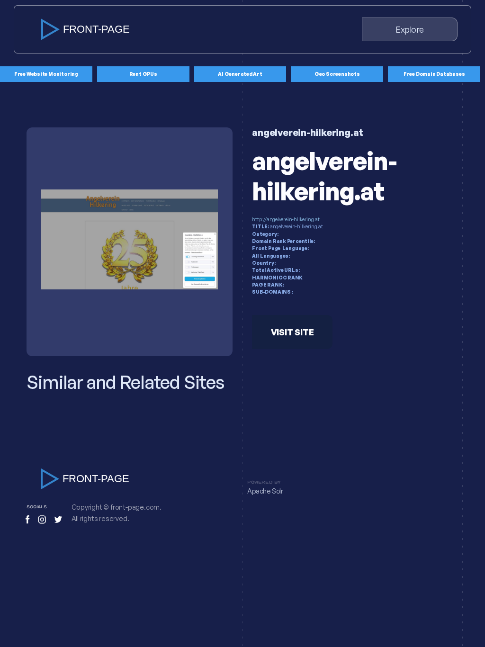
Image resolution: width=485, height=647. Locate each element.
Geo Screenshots (337, 74)
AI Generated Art (240, 74)
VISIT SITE (292, 332)
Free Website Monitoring (46, 74)
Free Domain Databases (434, 74)
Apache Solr (265, 491)
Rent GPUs (143, 74)
